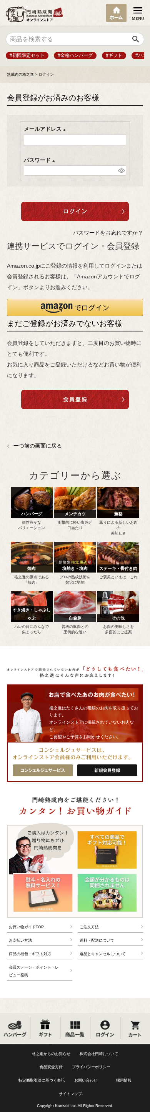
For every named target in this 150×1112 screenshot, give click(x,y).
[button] (75, 307)
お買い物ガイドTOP (26, 927)
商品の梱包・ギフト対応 (30, 954)
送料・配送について (97, 940)
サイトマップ (70, 1094)
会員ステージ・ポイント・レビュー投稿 (34, 971)
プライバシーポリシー (91, 1067)
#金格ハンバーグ (75, 55)
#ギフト (114, 55)
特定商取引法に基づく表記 (41, 1080)
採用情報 (124, 1080)
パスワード (41, 160)
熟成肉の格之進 (20, 74)
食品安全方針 (51, 1067)
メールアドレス (46, 129)
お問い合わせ (85, 1080)
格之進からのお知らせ (51, 1054)
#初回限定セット (27, 55)
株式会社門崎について (99, 1054)
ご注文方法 (89, 927)
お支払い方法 (20, 940)
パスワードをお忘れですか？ (108, 233)
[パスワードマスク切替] (121, 171)
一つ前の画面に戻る (37, 446)
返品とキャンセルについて (103, 954)
